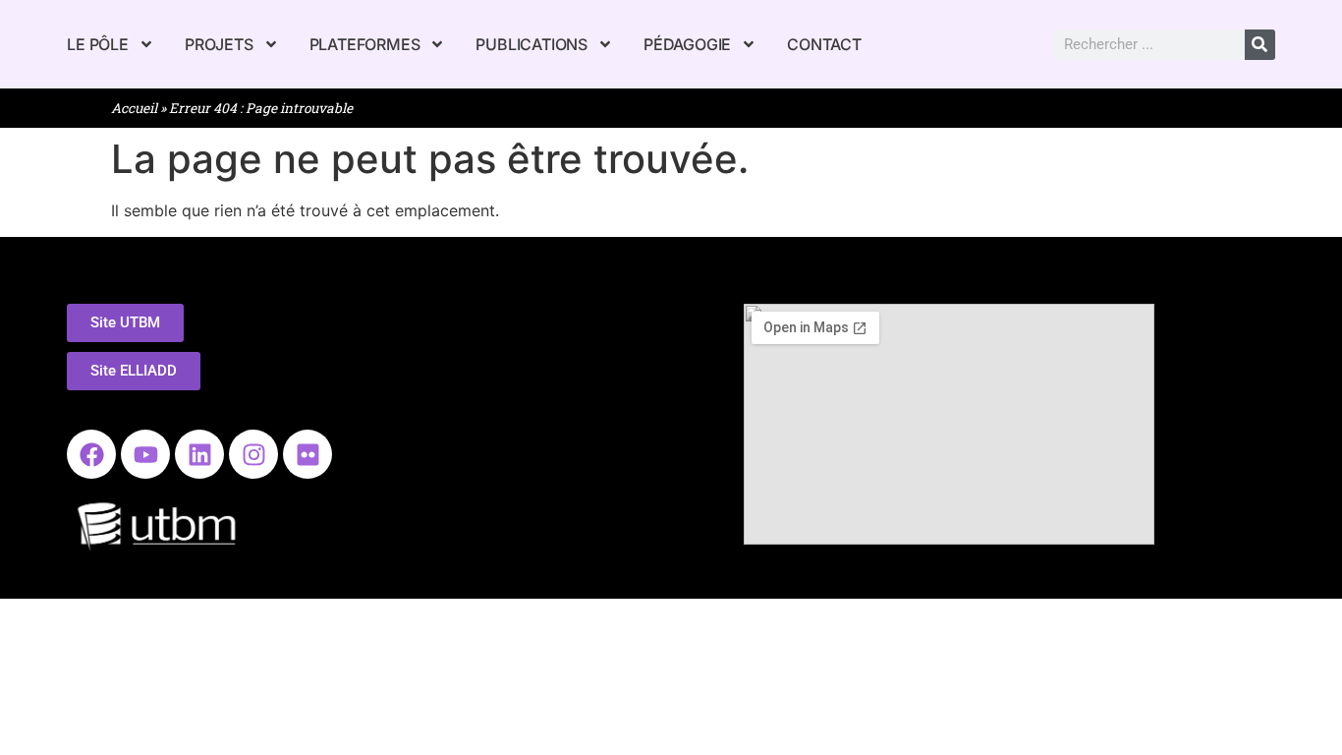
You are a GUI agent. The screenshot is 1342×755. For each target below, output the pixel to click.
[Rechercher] (1260, 44)
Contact (824, 44)
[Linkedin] (199, 454)
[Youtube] (145, 454)
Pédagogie (687, 44)
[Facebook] (91, 454)
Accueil (134, 108)
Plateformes (364, 44)
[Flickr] (307, 454)
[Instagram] (253, 454)
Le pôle (98, 44)
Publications (531, 44)
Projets (219, 44)
